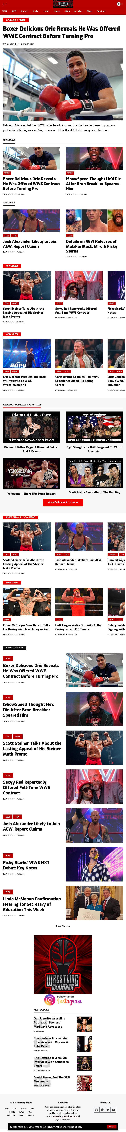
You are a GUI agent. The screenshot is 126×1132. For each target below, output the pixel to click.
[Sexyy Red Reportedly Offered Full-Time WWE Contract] (79, 285)
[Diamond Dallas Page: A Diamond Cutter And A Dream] (31, 427)
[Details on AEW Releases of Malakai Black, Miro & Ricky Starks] (94, 220)
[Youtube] (113, 1110)
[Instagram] (96, 1110)
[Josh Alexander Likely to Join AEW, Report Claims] (31, 220)
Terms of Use (74, 1126)
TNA (14, 235)
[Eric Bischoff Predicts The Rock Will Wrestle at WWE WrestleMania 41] (27, 353)
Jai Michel (12, 44)
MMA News (12, 582)
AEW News (12, 334)
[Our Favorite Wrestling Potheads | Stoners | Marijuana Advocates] (84, 1024)
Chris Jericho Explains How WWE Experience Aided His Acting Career (77, 381)
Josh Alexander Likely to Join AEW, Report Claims (29, 244)
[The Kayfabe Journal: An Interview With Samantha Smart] (84, 1063)
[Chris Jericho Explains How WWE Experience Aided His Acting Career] (79, 353)
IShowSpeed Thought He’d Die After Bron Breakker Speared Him (93, 183)
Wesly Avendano (42, 1086)
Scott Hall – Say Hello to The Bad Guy (94, 492)
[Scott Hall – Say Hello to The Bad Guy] (94, 472)
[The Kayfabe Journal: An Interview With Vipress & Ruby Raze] (84, 1044)
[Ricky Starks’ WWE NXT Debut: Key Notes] (94, 864)
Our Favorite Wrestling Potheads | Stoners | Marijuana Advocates (49, 1022)
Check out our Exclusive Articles (22, 405)
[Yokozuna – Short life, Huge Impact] (31, 473)
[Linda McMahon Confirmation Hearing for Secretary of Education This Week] (94, 903)
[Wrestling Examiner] (63, 4)
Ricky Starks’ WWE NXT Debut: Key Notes (26, 865)
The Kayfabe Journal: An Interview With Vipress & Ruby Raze (51, 1042)
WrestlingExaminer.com (65, 1116)
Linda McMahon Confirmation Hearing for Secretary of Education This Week (32, 904)
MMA (7, 619)
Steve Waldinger (43, 1051)
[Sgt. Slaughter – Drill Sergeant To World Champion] (94, 427)
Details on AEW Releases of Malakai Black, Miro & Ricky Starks (91, 246)
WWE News (12, 266)
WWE (7, 173)
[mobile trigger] (5, 4)
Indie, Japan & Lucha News (20, 517)
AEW (6, 235)
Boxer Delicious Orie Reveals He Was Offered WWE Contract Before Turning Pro (61, 32)
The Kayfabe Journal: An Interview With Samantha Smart (51, 1062)
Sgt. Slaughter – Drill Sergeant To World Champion (94, 449)
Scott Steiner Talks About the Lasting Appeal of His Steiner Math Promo (23, 313)
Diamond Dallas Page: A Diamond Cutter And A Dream (31, 449)
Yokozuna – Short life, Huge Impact (31, 494)
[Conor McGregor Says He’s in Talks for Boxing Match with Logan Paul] (27, 602)
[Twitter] (108, 1110)
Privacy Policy (54, 1126)
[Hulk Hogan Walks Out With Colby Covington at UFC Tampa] (79, 602)
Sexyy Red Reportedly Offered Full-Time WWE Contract (26, 787)
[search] (112, 4)
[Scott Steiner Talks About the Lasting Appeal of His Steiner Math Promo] (27, 285)
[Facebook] (102, 1110)
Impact (113, 554)
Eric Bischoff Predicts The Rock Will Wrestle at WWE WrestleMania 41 (24, 381)
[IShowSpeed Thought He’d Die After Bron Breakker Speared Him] (94, 158)
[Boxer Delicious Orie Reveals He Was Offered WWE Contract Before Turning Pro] (63, 84)
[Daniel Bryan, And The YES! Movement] (84, 1083)
